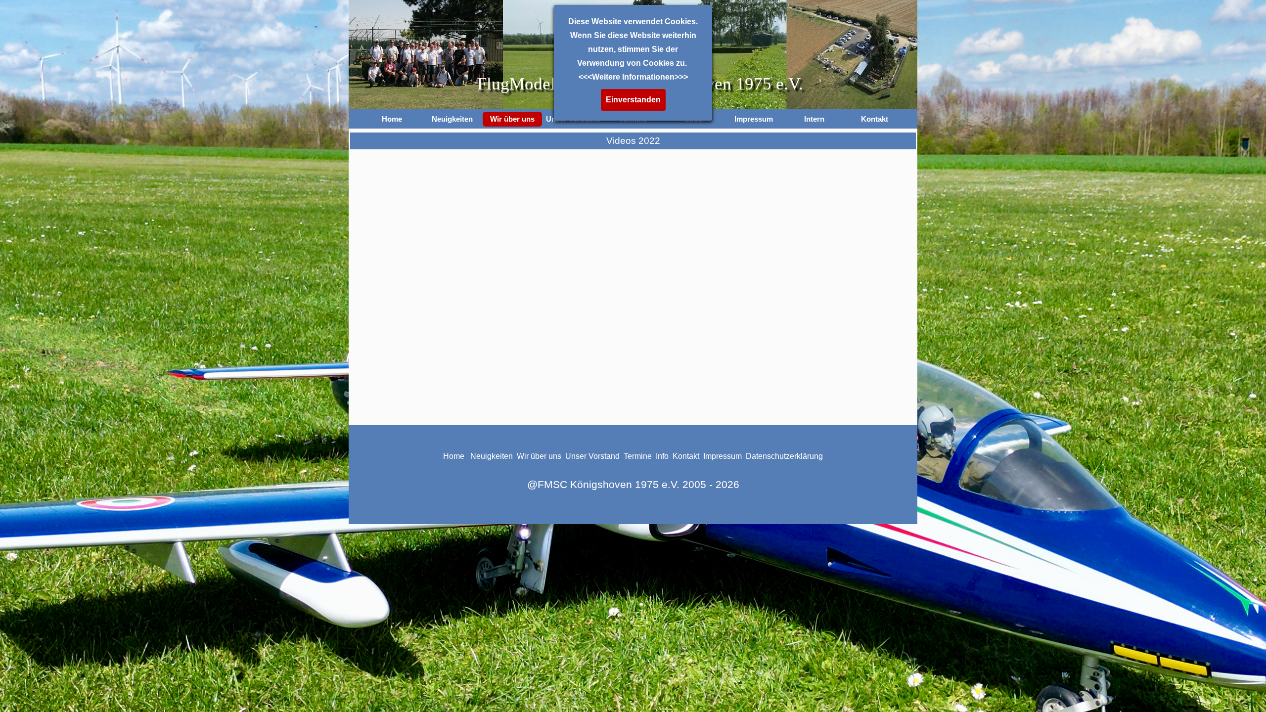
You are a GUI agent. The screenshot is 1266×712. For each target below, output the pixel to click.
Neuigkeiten (452, 119)
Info (663, 456)
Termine (638, 456)
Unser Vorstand (592, 456)
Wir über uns (539, 456)
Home (392, 119)
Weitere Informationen (633, 77)
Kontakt (874, 119)
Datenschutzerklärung (784, 456)
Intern (814, 119)
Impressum (722, 456)
